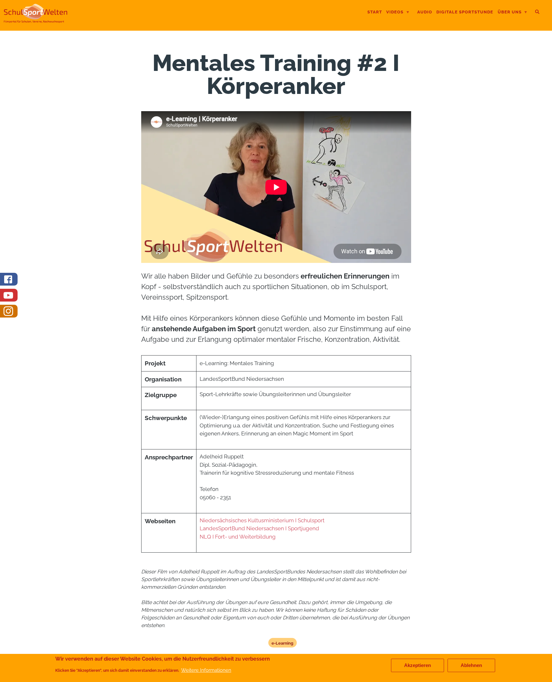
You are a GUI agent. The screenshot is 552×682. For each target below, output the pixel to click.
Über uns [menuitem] (510, 13)
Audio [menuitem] (424, 12)
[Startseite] (35, 20)
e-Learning (282, 643)
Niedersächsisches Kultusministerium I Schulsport (262, 520)
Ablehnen (471, 665)
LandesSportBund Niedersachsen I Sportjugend (260, 528)
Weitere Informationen (206, 670)
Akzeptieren (417, 665)
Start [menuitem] (374, 12)
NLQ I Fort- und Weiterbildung (238, 536)
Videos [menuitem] (394, 13)
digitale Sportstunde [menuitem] (464, 12)
